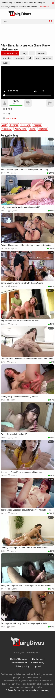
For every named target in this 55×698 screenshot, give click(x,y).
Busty (4, 125)
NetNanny (45, 690)
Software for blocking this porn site (21, 690)
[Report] (50, 103)
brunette (7, 58)
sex (37, 58)
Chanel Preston (10, 53)
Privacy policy (22, 666)
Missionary (6, 129)
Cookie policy (37, 663)
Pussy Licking (20, 129)
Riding (32, 129)
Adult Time (11, 118)
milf (29, 58)
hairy (24, 53)
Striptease (42, 129)
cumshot (47, 58)
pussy (5, 63)
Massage (37, 125)
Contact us (37, 659)
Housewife (25, 125)
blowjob (41, 53)
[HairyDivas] (19, 13)
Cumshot (14, 125)
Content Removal (18, 663)
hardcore (19, 58)
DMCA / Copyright (19, 659)
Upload (37, 666)
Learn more (44, 6)
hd (32, 53)
